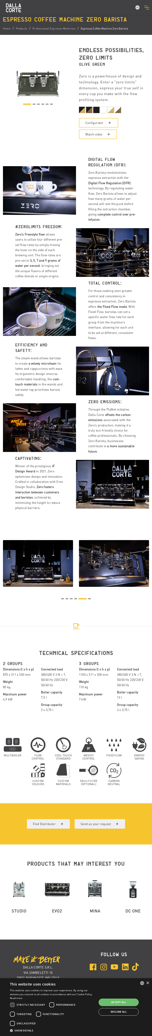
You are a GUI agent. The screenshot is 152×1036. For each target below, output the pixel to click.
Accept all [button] (118, 1002)
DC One (133, 910)
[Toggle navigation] (146, 7)
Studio (19, 910)
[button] (137, 8)
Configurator (94, 123)
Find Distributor (44, 824)
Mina (95, 910)
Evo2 (57, 910)
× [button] (147, 983)
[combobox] (142, 983)
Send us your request (96, 824)
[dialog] (76, 1007)
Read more (16, 998)
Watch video (93, 134)
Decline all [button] (119, 1011)
